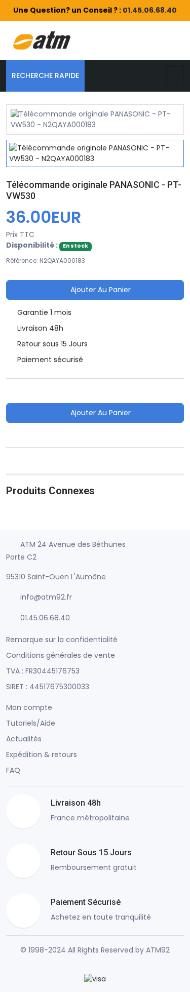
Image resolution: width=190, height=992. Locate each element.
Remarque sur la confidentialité (62, 639)
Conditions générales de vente (60, 655)
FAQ (13, 770)
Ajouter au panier (99, 290)
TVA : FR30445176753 (43, 671)
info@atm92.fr (46, 597)
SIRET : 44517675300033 (47, 687)
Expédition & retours (41, 754)
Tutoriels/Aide (30, 723)
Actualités (24, 739)
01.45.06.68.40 (150, 10)
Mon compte (29, 707)
